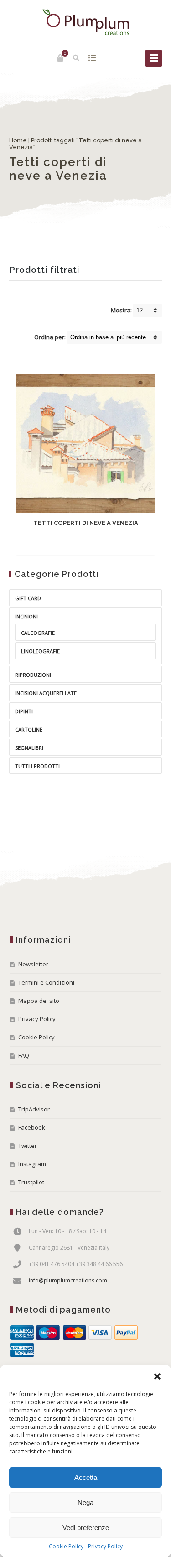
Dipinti (24, 711)
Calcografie (38, 632)
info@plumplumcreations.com (68, 1280)
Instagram (32, 1164)
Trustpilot (31, 1182)
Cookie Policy (66, 1546)
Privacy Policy (105, 1546)
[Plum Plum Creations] (85, 22)
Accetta (85, 1477)
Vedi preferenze (85, 1527)
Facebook (31, 1127)
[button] (157, 1376)
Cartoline (28, 729)
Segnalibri (29, 747)
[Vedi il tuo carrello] (60, 58)
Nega (85, 1502)
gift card (28, 598)
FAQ (23, 1055)
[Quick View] (108, 542)
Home (18, 140)
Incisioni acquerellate (46, 693)
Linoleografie (40, 651)
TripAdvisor (34, 1109)
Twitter (27, 1146)
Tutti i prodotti (37, 766)
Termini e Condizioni (46, 982)
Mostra (92, 58)
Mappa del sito (38, 1000)
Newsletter (33, 964)
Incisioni (26, 616)
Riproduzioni (33, 674)
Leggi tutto (78, 542)
